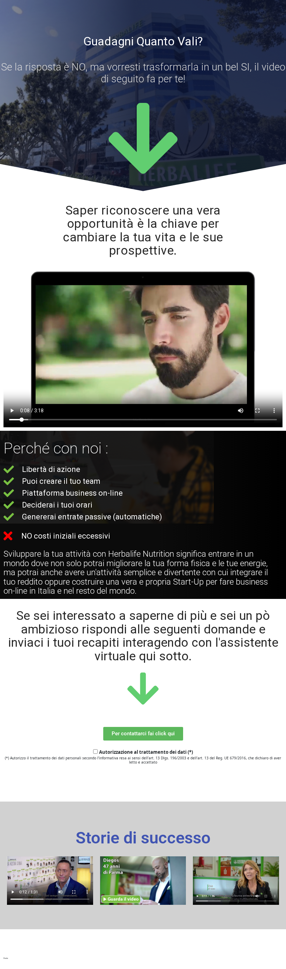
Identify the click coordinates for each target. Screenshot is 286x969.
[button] (143, 734)
